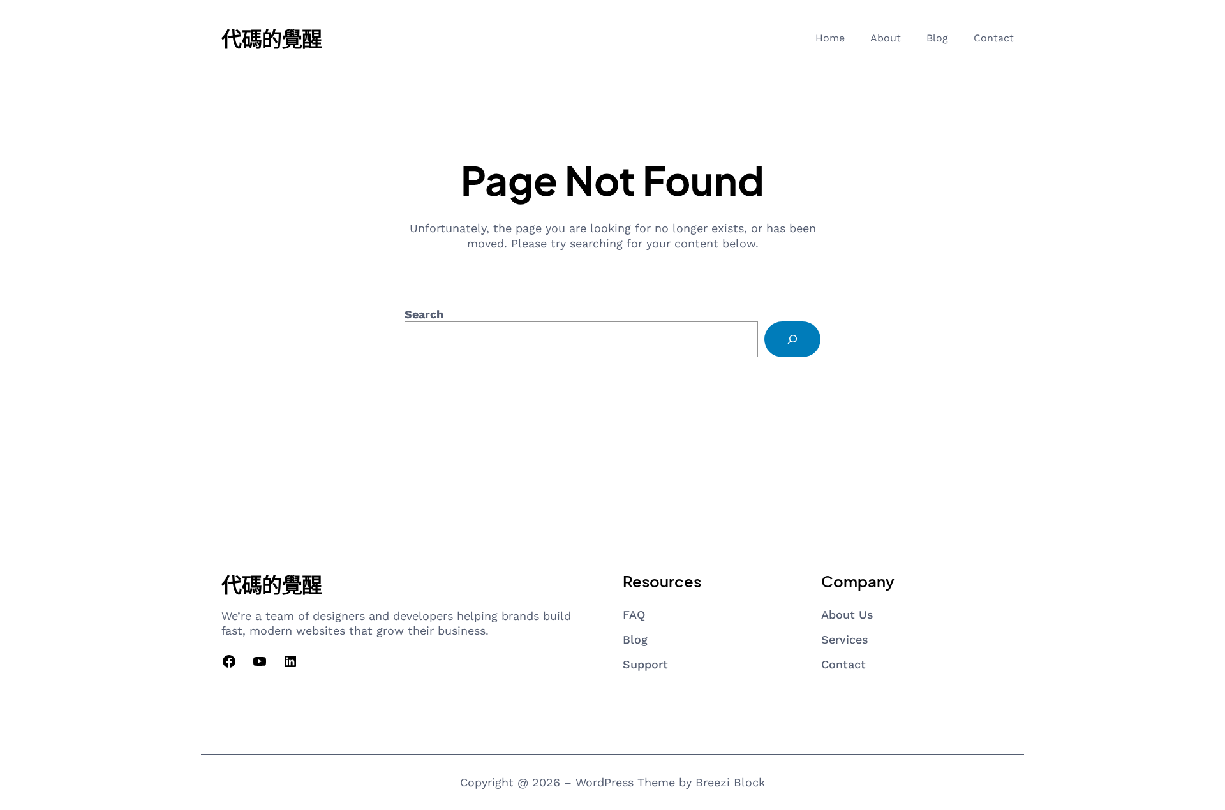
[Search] (792, 339)
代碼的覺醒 (271, 38)
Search (424, 314)
